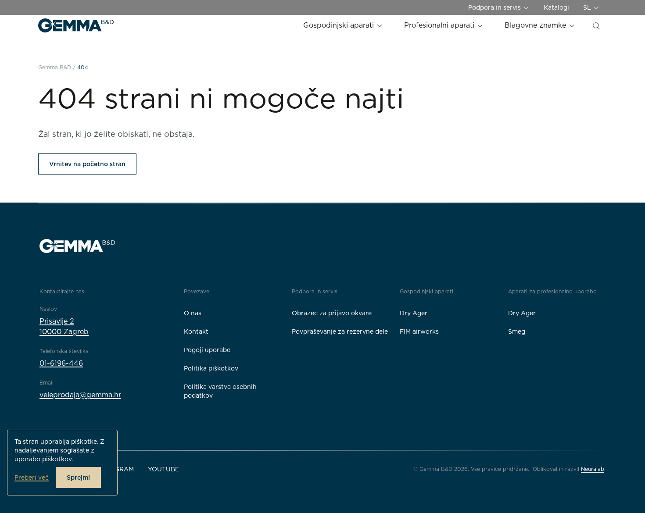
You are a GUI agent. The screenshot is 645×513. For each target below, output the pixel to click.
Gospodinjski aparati (339, 25)
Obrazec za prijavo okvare (332, 313)
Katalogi (556, 7)
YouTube (163, 469)
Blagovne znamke (536, 25)
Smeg (516, 331)
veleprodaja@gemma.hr (80, 395)
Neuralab (592, 469)
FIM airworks (419, 331)
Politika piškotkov (211, 368)
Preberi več (31, 477)
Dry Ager (413, 313)
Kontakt (196, 331)
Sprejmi (78, 477)
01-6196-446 (61, 363)
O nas (192, 313)
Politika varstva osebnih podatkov (220, 391)
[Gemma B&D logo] (76, 25)
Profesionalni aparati (440, 25)
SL (588, 7)
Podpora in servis (495, 7)
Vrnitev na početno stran (87, 163)
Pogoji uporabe (207, 349)
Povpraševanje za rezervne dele (340, 331)
